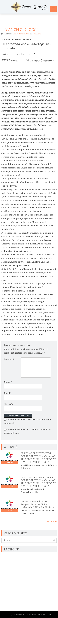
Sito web (8, 404)
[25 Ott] (9, 504)
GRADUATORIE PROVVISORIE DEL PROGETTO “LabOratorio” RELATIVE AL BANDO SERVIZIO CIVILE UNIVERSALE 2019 (38, 481)
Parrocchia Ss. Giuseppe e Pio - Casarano (36, 614)
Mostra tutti (51, 521)
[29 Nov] (9, 456)
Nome (8, 382)
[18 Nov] (9, 480)
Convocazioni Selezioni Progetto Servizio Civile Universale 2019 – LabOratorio (37, 504)
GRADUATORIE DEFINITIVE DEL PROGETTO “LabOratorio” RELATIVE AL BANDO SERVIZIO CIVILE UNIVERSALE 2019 (38, 457)
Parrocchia (37, 34)
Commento (9, 359)
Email (7, 393)
